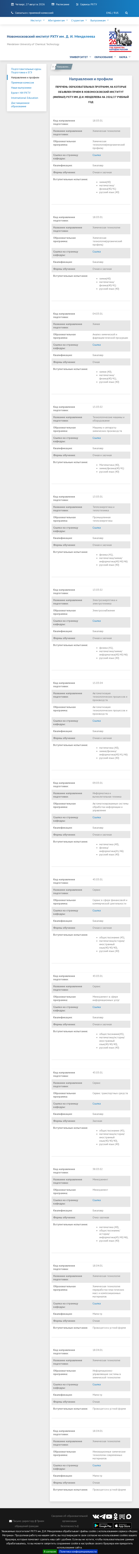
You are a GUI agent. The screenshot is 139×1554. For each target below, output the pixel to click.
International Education (24, 97)
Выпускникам (98, 20)
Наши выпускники (21, 87)
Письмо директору (23, 1521)
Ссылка (97, 155)
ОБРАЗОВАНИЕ (104, 57)
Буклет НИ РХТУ (21, 92)
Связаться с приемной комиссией (34, 12)
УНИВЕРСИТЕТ (79, 57)
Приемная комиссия (22, 82)
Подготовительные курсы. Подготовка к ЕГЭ (26, 70)
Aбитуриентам (57, 20)
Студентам (78, 20)
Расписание (62, 4)
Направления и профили (25, 77)
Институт (37, 20)
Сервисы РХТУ (88, 4)
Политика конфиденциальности (78, 1551)
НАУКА (124, 57)
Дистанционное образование (20, 104)
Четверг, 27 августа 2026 (30, 4)
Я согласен (50, 1551)
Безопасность (69, 1526)
